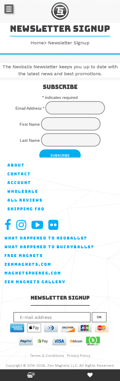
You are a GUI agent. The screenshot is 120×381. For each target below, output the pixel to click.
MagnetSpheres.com (32, 273)
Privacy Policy (78, 356)
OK (99, 317)
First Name (30, 124)
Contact (19, 174)
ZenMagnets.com (27, 264)
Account (19, 183)
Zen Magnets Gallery (35, 282)
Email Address (29, 108)
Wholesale (22, 191)
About (16, 165)
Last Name (30, 140)
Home (37, 43)
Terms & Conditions (47, 356)
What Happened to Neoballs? (45, 238)
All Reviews (25, 200)
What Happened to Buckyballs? (49, 247)
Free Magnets (23, 256)
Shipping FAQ (26, 209)
